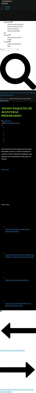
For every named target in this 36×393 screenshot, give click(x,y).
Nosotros (6, 35)
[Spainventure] (18, 58)
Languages (4, 3)
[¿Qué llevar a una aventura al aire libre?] (17, 278)
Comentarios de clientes (14, 37)
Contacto (6, 41)
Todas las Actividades (13, 31)
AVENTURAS (7, 22)
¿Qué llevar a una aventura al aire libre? (17, 280)
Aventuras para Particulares (15, 24)
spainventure (7, 121)
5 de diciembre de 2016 (13, 123)
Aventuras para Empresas (15, 26)
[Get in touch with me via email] (20, 201)
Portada (2, 98)
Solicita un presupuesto (14, 44)
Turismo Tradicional (13, 28)
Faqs (6, 98)
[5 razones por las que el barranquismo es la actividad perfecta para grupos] (17, 301)
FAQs (9, 46)
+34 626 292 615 (7, 1)
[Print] (2, 145)
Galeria (9, 39)
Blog (5, 33)
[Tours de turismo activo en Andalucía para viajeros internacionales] (17, 227)
